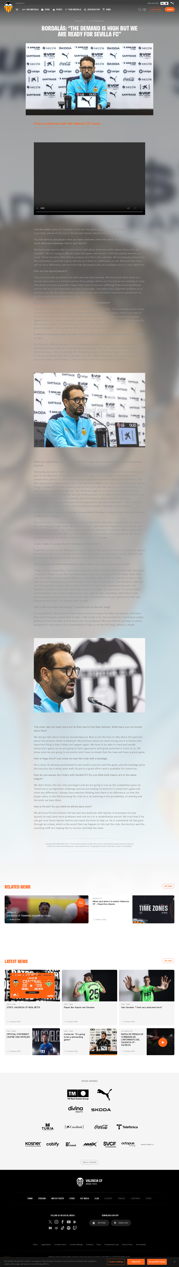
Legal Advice (46, 1244)
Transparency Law (111, 1244)
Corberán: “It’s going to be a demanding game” (74, 1037)
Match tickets (57, 1198)
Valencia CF (11, 913)
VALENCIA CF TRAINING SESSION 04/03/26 (28, 915)
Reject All (136, 1262)
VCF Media (84, 1198)
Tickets (58, 9)
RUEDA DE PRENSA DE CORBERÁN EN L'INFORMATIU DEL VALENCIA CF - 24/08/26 (132, 1039)
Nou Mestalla (32, 9)
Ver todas (168, 886)
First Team (11, 1004)
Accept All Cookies (157, 1262)
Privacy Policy (127, 1244)
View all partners (89, 1162)
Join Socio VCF (93, 9)
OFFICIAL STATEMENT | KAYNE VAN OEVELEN (18, 1035)
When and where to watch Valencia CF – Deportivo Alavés (111, 903)
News (108, 9)
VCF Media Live (126, 1031)
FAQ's (35, 1244)
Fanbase (121, 1198)
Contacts (89, 1244)
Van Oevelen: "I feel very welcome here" (141, 1007)
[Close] (174, 1262)
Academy (108, 1198)
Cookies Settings (76, 1244)
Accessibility (141, 1244)
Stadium (42, 1198)
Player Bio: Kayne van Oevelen (79, 1007)
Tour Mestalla (74, 9)
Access (170, 9)
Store (47, 9)
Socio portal (156, 9)
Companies (135, 1198)
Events (149, 1198)
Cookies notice (60, 1244)
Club (97, 1198)
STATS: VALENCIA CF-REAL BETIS (23, 1007)
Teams (30, 1198)
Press (99, 1244)
